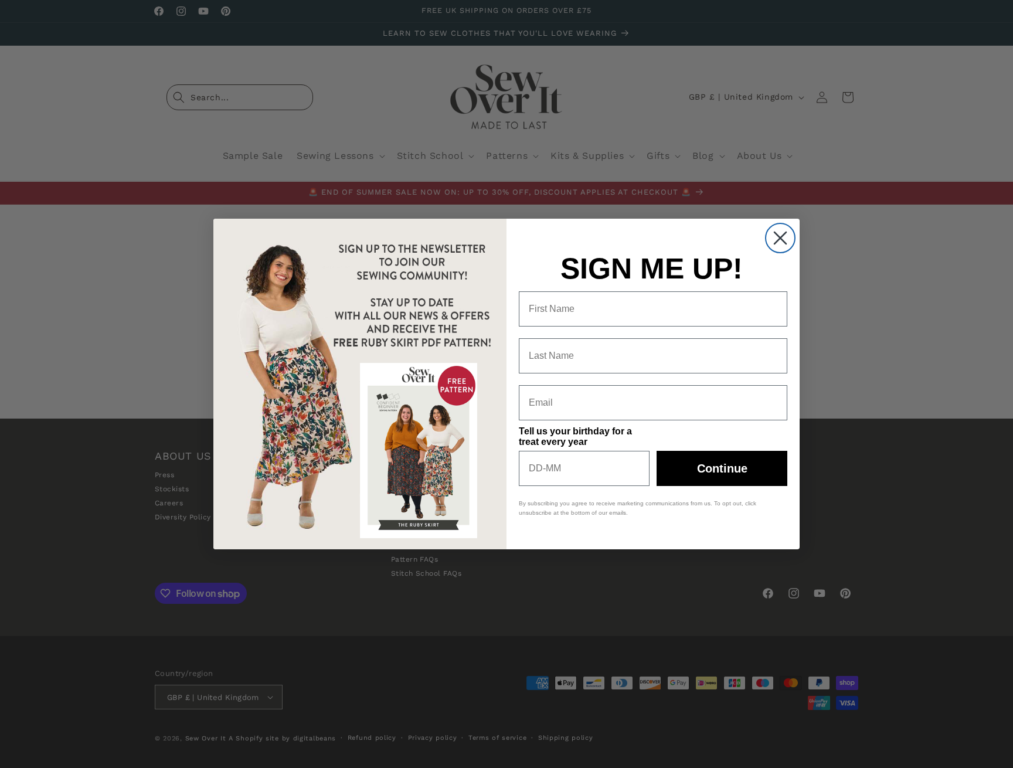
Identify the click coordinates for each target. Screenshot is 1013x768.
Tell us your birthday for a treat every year (575, 436)
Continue (722, 468)
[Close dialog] (780, 238)
